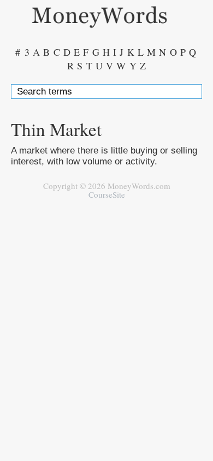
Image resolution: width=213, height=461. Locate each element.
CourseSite (106, 194)
